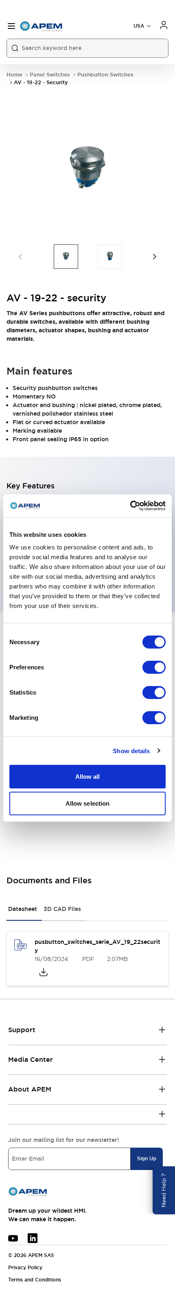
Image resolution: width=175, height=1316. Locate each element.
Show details (131, 750)
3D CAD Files (62, 909)
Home (14, 75)
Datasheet (22, 909)
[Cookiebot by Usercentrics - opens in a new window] (130, 506)
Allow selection (88, 803)
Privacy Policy (25, 1267)
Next (155, 256)
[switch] (154, 667)
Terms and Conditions (34, 1280)
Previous (20, 256)
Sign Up (146, 1158)
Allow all (87, 776)
